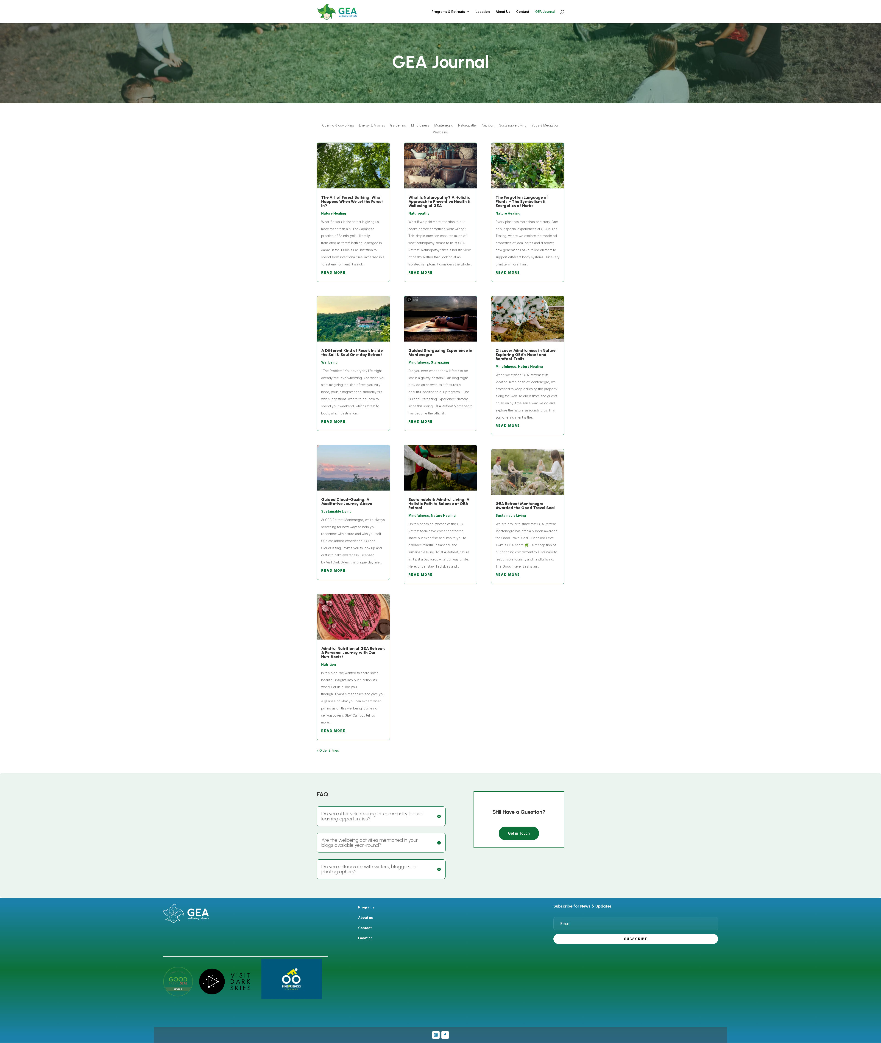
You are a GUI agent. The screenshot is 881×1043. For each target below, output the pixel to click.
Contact (522, 12)
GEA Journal (545, 12)
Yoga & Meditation (545, 125)
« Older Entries (328, 750)
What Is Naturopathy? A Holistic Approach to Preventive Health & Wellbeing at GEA (439, 201)
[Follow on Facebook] (445, 1035)
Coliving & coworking (338, 125)
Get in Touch (519, 833)
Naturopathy (467, 125)
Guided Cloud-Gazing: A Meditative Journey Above (346, 501)
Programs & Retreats (448, 12)
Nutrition (488, 125)
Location (483, 12)
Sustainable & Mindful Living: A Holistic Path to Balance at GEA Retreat (438, 503)
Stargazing (440, 362)
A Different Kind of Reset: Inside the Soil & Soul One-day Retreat (352, 352)
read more (333, 272)
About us (365, 917)
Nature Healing (333, 213)
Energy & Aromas (372, 125)
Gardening (398, 125)
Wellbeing (440, 132)
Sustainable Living (513, 125)
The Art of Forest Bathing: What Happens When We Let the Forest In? (352, 201)
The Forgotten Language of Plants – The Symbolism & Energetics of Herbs (522, 201)
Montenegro (443, 125)
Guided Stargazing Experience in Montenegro (440, 352)
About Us (503, 12)
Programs (366, 907)
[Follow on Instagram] (436, 1035)
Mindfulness (420, 125)
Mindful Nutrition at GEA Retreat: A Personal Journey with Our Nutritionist (353, 652)
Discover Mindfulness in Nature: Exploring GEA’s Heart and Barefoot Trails (526, 354)
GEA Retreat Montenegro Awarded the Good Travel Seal (525, 505)
